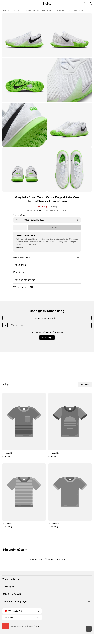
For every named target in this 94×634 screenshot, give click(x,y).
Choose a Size (18, 211)
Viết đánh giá (46, 334)
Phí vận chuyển (43, 207)
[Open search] (5, 321)
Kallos (38, 626)
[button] (3, 3)
